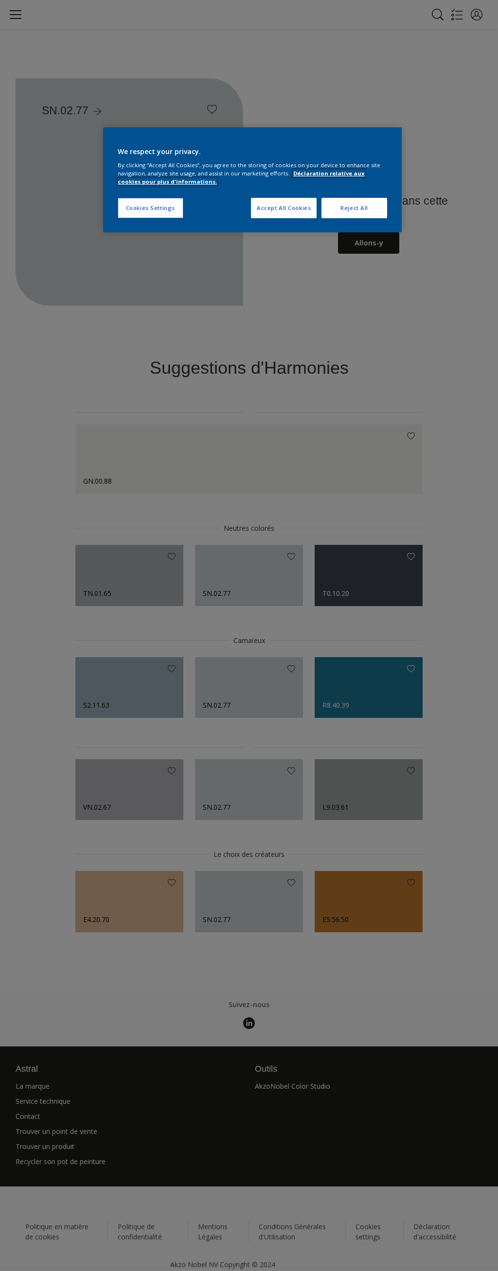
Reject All (354, 207)
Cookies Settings (150, 207)
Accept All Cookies (284, 207)
